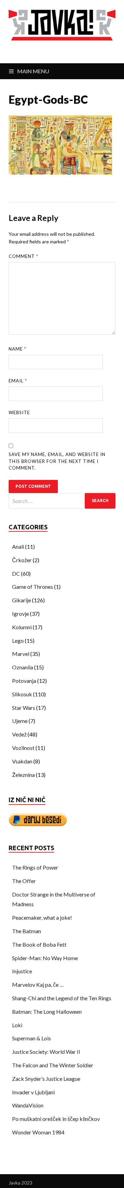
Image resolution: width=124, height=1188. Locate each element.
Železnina (23, 774)
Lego (18, 640)
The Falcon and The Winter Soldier (52, 1065)
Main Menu (33, 71)
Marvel (20, 653)
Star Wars (23, 707)
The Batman (26, 931)
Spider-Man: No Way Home (45, 958)
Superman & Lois (31, 1038)
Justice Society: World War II (46, 1051)
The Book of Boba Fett (39, 944)
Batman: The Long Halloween (47, 1011)
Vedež (19, 734)
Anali (18, 546)
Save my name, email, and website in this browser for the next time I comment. (57, 461)
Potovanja (24, 680)
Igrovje (20, 613)
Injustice (22, 971)
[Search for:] (62, 501)
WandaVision (27, 1105)
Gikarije (21, 600)
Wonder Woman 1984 (38, 1132)
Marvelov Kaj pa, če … (38, 984)
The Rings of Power (35, 867)
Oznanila (22, 667)
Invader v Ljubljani (33, 1092)
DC (16, 573)
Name (17, 349)
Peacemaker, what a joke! (42, 917)
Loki (17, 1025)
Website (19, 412)
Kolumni (22, 627)
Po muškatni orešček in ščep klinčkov (56, 1118)
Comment (23, 256)
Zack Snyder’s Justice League (46, 1078)
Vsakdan (22, 761)
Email (18, 380)
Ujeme (20, 720)
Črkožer (22, 560)
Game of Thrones (32, 586)
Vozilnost (23, 747)
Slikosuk (22, 694)
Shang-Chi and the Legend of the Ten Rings (61, 998)
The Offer (24, 881)
